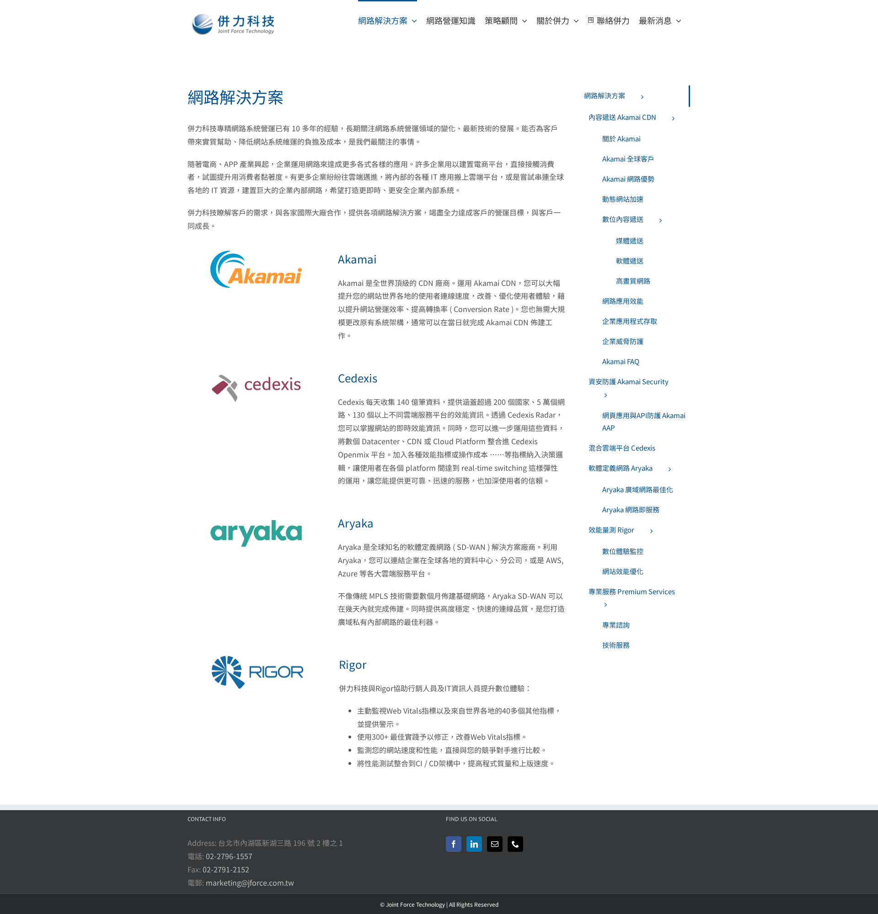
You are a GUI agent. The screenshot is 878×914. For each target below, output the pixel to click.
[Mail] (495, 844)
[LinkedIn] (474, 844)
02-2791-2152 (226, 869)
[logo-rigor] (257, 659)
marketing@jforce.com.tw (250, 882)
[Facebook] (453, 844)
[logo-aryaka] (256, 518)
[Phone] (515, 844)
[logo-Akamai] (256, 254)
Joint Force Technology (415, 904)
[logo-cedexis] (256, 373)
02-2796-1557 (229, 855)
